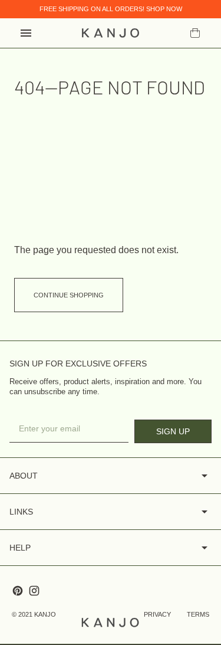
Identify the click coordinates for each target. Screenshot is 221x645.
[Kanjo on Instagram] (34, 591)
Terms (198, 614)
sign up (173, 431)
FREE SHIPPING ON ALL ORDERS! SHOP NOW (110, 8)
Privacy (157, 614)
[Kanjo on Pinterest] (18, 591)
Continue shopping (69, 295)
